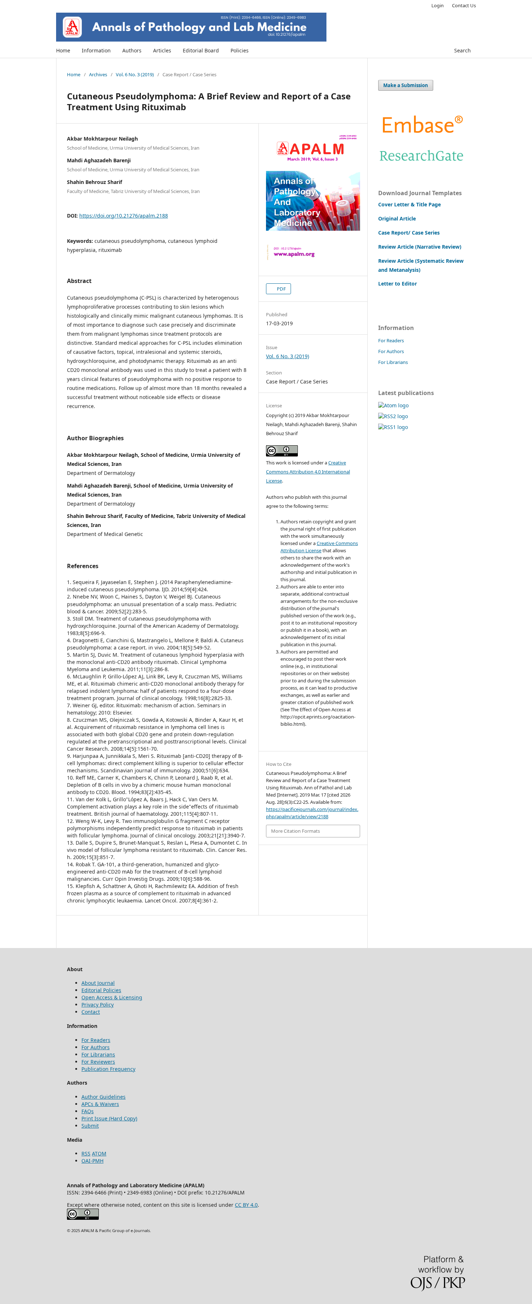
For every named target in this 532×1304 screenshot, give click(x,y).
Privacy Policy (97, 1004)
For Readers (391, 340)
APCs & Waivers (100, 1104)
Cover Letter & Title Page (409, 204)
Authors (132, 50)
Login (437, 5)
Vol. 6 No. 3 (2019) (135, 74)
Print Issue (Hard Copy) (109, 1118)
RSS (85, 1153)
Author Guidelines (103, 1096)
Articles (162, 50)
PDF (281, 289)
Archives (98, 74)
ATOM (99, 1153)
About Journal (98, 982)
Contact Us (464, 5)
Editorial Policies (101, 990)
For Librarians (393, 362)
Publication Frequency (108, 1068)
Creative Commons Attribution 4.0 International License (308, 471)
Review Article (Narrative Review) (419, 246)
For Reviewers (98, 1061)
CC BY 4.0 (246, 1204)
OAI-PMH (92, 1160)
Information (96, 50)
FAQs (87, 1111)
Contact (90, 1011)
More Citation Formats (295, 831)
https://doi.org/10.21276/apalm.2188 (123, 215)
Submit (90, 1125)
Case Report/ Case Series (409, 232)
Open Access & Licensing (111, 997)
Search (462, 50)
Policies (240, 50)
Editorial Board (201, 50)
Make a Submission (405, 85)
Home (63, 50)
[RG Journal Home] (421, 162)
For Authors (391, 351)
